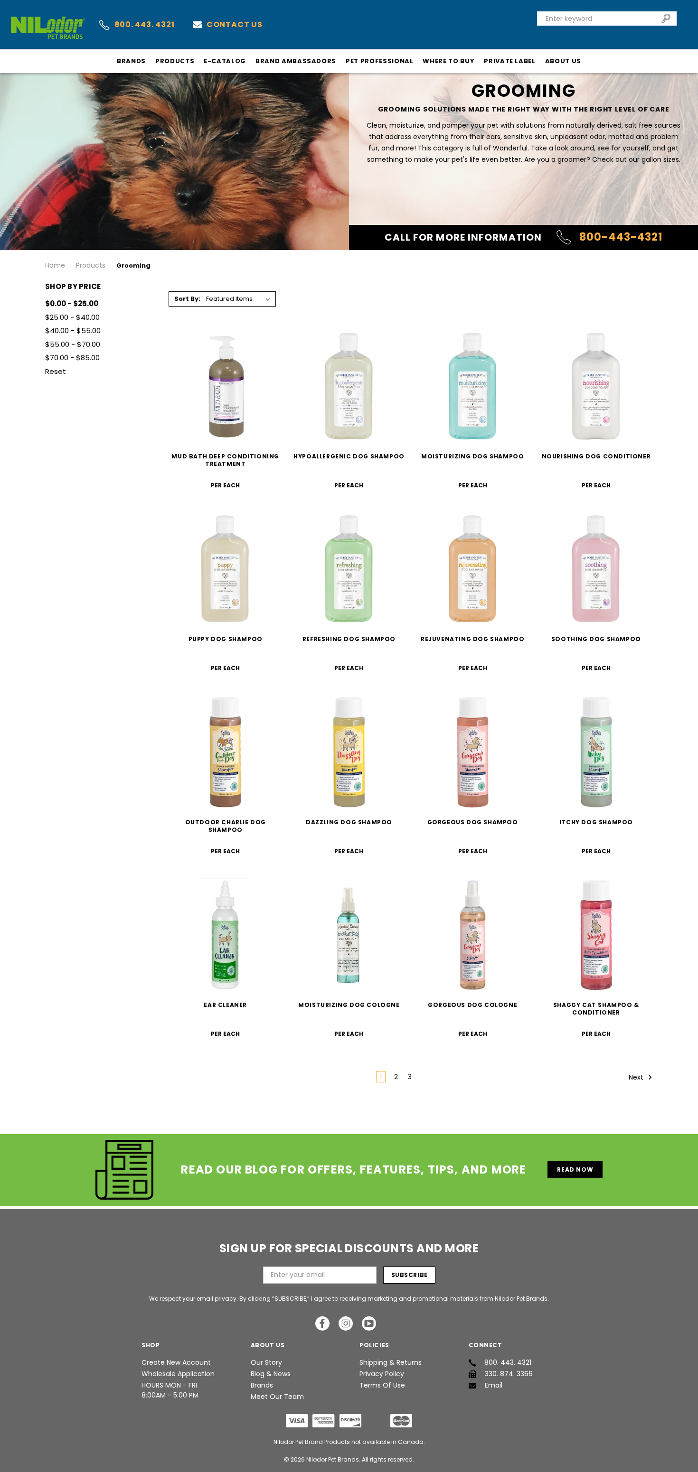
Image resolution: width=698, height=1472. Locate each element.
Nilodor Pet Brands (332, 1459)
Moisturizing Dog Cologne (348, 1005)
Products (174, 60)
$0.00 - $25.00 (71, 303)
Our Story (266, 1362)
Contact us (235, 24)
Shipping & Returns (390, 1362)
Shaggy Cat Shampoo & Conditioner (596, 1008)
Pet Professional (379, 60)
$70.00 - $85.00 (72, 358)
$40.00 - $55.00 (73, 330)
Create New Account (176, 1362)
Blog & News (271, 1374)
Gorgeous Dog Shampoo (472, 822)
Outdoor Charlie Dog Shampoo (225, 826)
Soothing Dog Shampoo (596, 639)
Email (493, 1385)
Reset (55, 371)
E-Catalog (225, 60)
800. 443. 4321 (144, 24)
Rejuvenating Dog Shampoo (472, 639)
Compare (222, 386)
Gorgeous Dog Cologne (472, 1005)
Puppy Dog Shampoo (226, 639)
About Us (563, 60)
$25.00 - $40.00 (72, 317)
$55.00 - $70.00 (72, 344)
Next (637, 1077)
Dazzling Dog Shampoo (349, 822)
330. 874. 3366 (509, 1374)
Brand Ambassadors (295, 60)
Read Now (575, 1169)
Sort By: (187, 298)
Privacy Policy (381, 1374)
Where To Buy (448, 60)
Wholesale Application (178, 1374)
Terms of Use (382, 1385)
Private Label (509, 60)
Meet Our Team (277, 1396)
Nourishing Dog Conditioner (596, 456)
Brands (131, 60)
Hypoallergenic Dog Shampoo (349, 456)
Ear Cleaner (225, 1005)
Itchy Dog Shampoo (596, 822)
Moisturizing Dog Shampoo (472, 456)
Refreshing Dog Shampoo (349, 639)
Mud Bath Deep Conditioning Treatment (225, 460)
